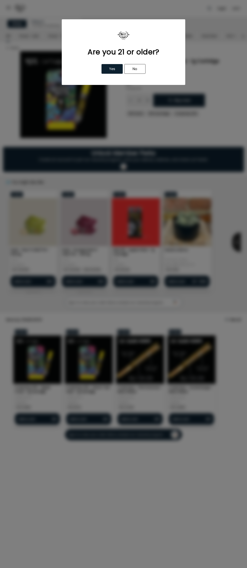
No (135, 68)
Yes (112, 68)
